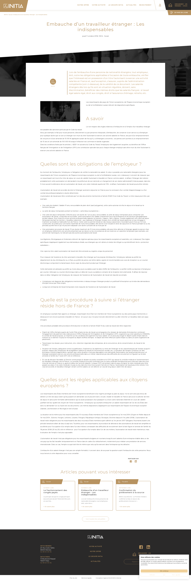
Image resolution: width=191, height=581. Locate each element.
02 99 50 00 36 (45, 552)
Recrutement (145, 5)
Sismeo (119, 578)
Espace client (137, 562)
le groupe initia (95, 556)
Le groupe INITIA (115, 5)
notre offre (95, 551)
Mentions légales (86, 578)
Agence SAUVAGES (109, 578)
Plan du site (73, 578)
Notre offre (83, 5)
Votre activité (98, 5)
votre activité (95, 546)
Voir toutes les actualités (95, 519)
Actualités (131, 5)
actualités (95, 561)
